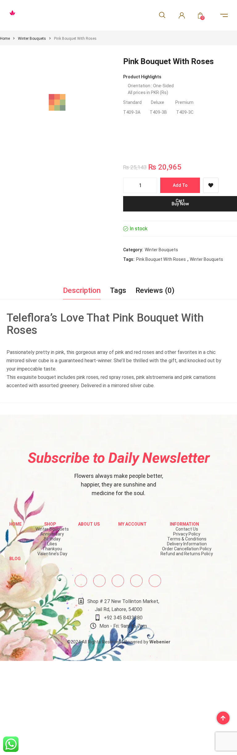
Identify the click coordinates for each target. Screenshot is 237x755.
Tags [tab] (118, 290)
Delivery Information (187, 543)
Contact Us (187, 529)
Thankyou (52, 548)
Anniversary (52, 533)
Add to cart (180, 188)
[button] (101, 136)
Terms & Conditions (186, 538)
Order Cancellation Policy (186, 548)
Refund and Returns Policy (186, 553)
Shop (50, 524)
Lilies (52, 543)
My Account (132, 524)
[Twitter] (99, 581)
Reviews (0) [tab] (154, 290)
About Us (89, 524)
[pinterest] (136, 581)
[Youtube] (155, 581)
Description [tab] (82, 290)
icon (224, 15)
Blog (15, 558)
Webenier (159, 642)
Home (5, 38)
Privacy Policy (186, 533)
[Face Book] (81, 581)
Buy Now (180, 203)
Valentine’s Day (52, 553)
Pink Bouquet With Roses (161, 259)
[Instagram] (118, 581)
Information (184, 524)
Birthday (52, 538)
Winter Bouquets (32, 38)
